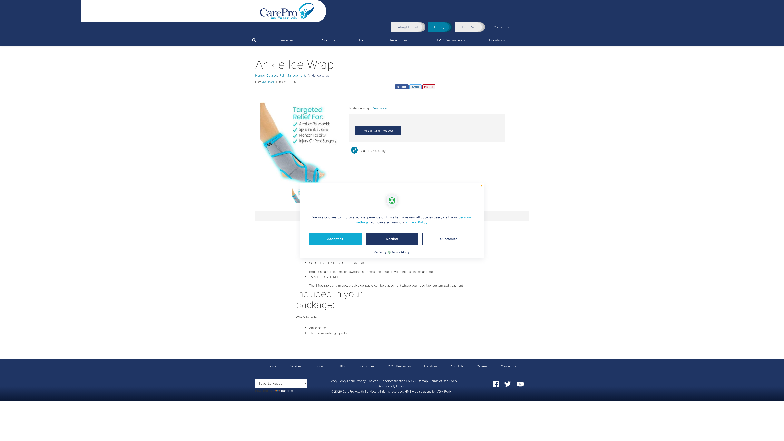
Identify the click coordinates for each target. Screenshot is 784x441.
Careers (482, 366)
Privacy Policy (336, 380)
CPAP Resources (448, 40)
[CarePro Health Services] (287, 10)
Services (287, 40)
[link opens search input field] (260, 40)
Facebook (401, 86)
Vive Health (268, 82)
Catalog (271, 75)
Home (259, 75)
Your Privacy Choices (363, 380)
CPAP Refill (468, 27)
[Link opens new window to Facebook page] (496, 385)
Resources (399, 40)
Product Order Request (378, 131)
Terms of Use (439, 380)
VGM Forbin (445, 391)
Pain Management (292, 75)
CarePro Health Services (359, 391)
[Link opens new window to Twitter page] (507, 385)
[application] (392, 220)
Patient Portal (407, 27)
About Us (457, 366)
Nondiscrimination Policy (397, 380)
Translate (287, 390)
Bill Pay (438, 27)
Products (328, 40)
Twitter (415, 86)
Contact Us (501, 27)
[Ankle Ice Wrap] (299, 143)
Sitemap (422, 380)
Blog (363, 40)
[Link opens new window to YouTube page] (520, 385)
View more (379, 108)
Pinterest (428, 86)
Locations (497, 40)
